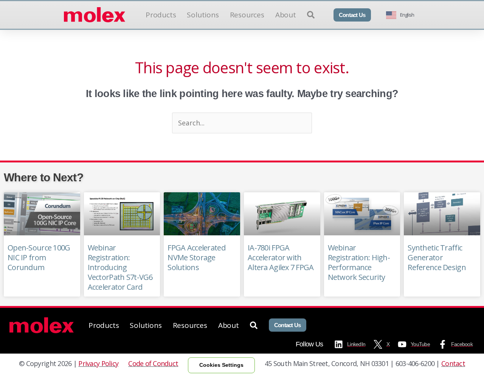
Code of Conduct (153, 363)
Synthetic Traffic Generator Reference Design (436, 257)
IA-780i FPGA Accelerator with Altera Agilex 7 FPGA (281, 257)
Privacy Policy (98, 363)
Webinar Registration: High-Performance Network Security (359, 262)
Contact (453, 363)
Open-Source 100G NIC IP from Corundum (39, 257)
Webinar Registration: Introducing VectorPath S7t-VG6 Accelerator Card (120, 267)
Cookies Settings (221, 365)
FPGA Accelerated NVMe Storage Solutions (196, 257)
